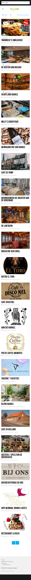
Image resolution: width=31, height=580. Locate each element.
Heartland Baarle (9, 94)
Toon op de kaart (24, 15)
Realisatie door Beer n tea (7, 571)
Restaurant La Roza (10, 533)
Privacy (3, 560)
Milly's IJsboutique (10, 121)
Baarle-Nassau (6, 564)
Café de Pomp (7, 172)
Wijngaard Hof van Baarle (13, 147)
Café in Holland (8, 429)
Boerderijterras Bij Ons (12, 482)
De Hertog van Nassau (11, 67)
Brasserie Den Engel (10, 251)
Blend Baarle (7, 403)
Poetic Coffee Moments (11, 352)
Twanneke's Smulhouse (12, 40)
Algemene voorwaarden (7, 561)
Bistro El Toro (7, 276)
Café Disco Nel (7, 302)
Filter (5, 15)
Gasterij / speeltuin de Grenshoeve (11, 455)
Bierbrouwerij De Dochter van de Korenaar (15, 199)
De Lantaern (7, 225)
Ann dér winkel (8, 327)
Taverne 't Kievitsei (10, 378)
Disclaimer (4, 563)
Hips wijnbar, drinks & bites (14, 507)
